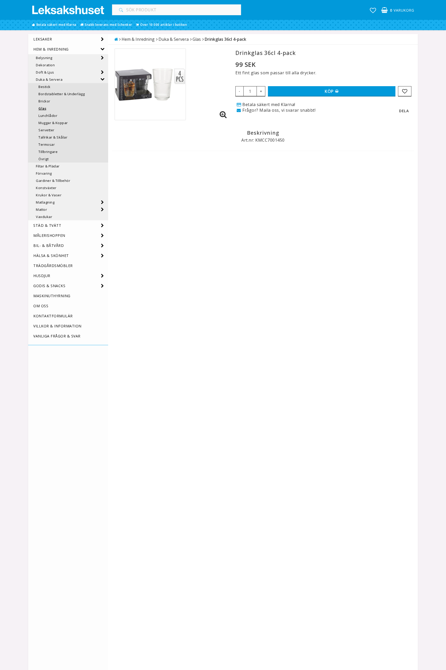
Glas (42, 108)
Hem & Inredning (51, 49)
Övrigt (43, 159)
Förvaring (44, 173)
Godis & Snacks (49, 285)
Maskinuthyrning (51, 295)
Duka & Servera (49, 79)
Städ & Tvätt (47, 225)
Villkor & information (57, 326)
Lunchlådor (47, 115)
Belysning (44, 57)
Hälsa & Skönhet (51, 255)
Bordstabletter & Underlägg (61, 94)
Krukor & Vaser (48, 195)
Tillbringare (48, 151)
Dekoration (45, 65)
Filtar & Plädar (48, 166)
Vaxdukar (44, 216)
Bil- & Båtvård (48, 245)
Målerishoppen (49, 235)
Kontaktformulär (53, 315)
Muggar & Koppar (53, 122)
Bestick (44, 86)
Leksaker (42, 39)
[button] (373, 10)
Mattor (41, 209)
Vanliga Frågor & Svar (57, 336)
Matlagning (45, 202)
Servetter (46, 130)
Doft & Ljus (45, 72)
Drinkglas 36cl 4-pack (225, 39)
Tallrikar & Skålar (52, 137)
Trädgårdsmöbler (53, 265)
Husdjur (41, 275)
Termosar (46, 144)
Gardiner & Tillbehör (53, 180)
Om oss (40, 305)
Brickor (44, 101)
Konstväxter (46, 187)
